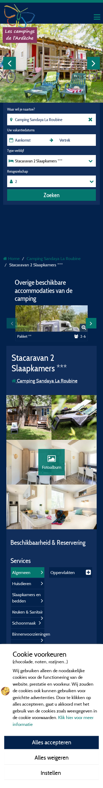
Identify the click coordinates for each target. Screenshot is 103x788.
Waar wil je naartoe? (21, 109)
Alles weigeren (52, 757)
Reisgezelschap (17, 171)
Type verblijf (15, 150)
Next (93, 63)
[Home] (20, 14)
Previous (9, 63)
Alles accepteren (51, 742)
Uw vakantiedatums (21, 130)
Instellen (51, 772)
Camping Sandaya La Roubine (46, 381)
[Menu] (96, 17)
